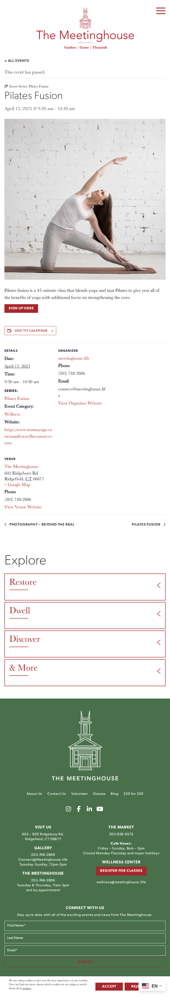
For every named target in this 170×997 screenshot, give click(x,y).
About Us (34, 794)
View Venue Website (23, 507)
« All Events (16, 61)
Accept (109, 986)
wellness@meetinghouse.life (121, 882)
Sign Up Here (21, 308)
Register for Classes (121, 871)
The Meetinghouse (21, 466)
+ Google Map (17, 484)
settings (27, 988)
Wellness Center (121, 862)
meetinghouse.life (74, 358)
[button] (161, 11)
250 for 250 (133, 794)
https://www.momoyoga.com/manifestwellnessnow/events (28, 436)
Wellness (12, 414)
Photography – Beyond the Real (42, 524)
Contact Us (56, 794)
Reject (137, 986)
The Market (121, 828)
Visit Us (43, 828)
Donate (99, 794)
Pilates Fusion (16, 398)
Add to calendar (31, 330)
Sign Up (85, 962)
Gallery (43, 848)
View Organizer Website (80, 403)
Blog (114, 794)
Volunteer (79, 794)
